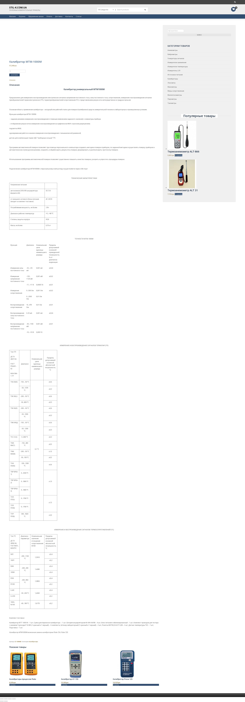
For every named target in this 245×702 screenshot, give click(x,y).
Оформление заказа (35, 16)
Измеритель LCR (174, 71)
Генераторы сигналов (176, 58)
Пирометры (172, 99)
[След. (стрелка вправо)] (6, 701)
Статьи (78, 16)
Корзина (22, 16)
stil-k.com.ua (18, 7)
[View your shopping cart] (233, 9)
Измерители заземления (177, 62)
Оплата (49, 16)
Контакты (69, 16)
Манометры (172, 87)
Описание (12, 80)
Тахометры (172, 103)
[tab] (84, 80)
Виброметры (172, 54)
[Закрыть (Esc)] (2, 699)
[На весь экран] (10, 699)
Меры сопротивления (176, 91)
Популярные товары (199, 116)
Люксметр (171, 83)
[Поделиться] (6, 699)
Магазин (12, 16)
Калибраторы (33, 641)
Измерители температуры (178, 67)
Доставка (58, 16)
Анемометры (172, 50)
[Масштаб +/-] (14, 699)
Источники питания (175, 75)
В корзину (14, 75)
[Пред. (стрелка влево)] (2, 701)
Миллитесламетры (175, 95)
